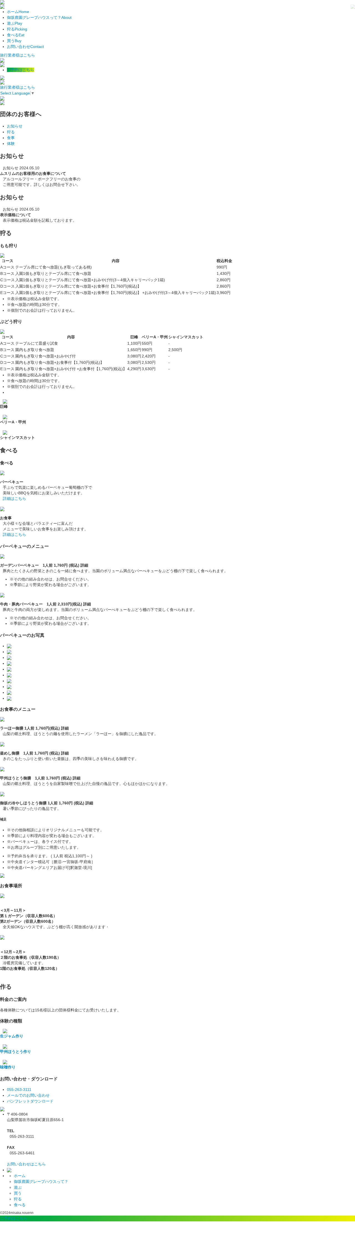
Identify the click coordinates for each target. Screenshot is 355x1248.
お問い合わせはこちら (26, 1164)
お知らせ (14, 126)
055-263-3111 (19, 1089)
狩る (17, 29)
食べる (15, 35)
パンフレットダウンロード (30, 1101)
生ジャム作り (11, 1036)
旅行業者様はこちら (17, 55)
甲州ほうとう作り (15, 1051)
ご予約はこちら (20, 70)
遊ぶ (14, 23)
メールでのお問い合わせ (28, 1095)
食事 (11, 137)
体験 (11, 143)
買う (14, 41)
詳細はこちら (14, 498)
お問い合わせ (25, 46)
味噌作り (8, 1067)
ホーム (18, 11)
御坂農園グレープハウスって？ (39, 17)
